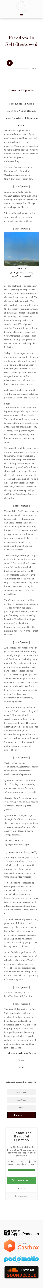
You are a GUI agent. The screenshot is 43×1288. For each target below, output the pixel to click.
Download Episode (21, 90)
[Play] (10, 63)
